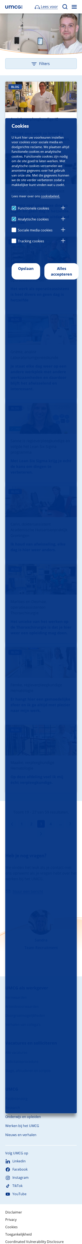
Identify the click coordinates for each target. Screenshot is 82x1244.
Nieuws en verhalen (20, 1134)
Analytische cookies (33, 219)
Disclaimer (13, 1212)
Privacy (11, 1219)
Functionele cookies (33, 208)
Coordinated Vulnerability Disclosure (34, 1241)
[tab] (63, 208)
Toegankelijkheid (18, 1234)
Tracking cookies (31, 241)
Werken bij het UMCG (22, 1125)
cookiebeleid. (50, 196)
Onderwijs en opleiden (23, 1116)
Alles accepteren (61, 271)
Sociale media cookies (35, 230)
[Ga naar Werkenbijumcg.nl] (13, 7)
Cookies (11, 1227)
